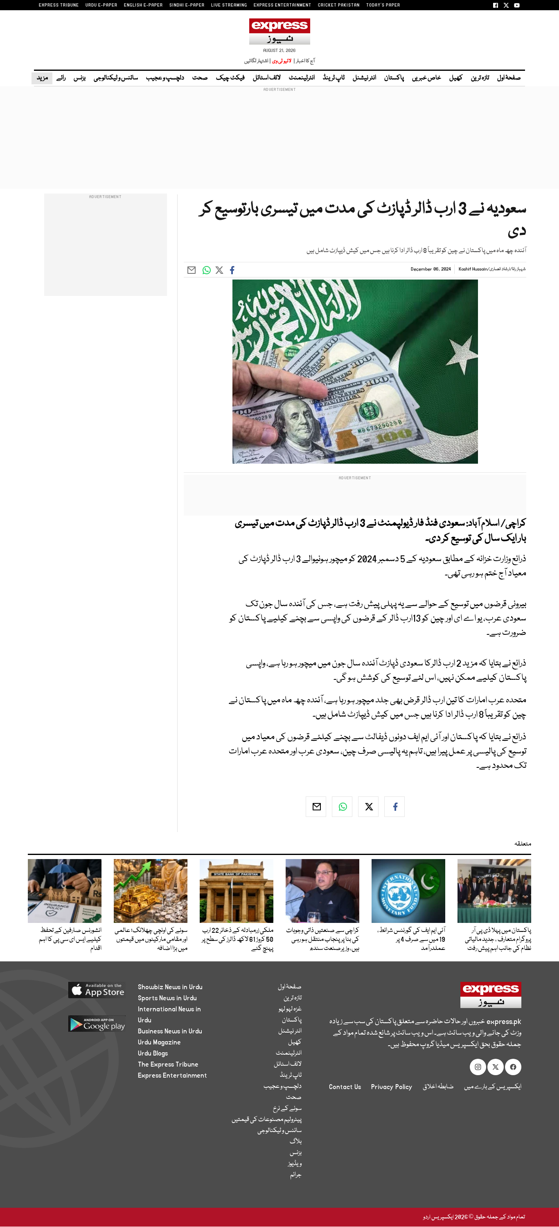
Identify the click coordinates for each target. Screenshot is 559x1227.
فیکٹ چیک (230, 78)
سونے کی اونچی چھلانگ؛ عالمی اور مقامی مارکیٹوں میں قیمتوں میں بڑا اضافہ (151, 940)
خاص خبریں (426, 78)
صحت (200, 78)
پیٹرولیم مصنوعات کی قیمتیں (267, 1120)
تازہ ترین (480, 78)
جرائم (296, 1175)
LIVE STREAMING (229, 5)
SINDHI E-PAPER (187, 5)
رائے (60, 78)
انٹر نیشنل (364, 78)
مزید (42, 78)
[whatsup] (342, 806)
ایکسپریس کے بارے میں (492, 1087)
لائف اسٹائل (267, 78)
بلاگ (296, 1142)
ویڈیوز (295, 1164)
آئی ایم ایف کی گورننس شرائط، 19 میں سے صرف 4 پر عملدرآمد (411, 940)
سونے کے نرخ (287, 1109)
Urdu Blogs (153, 1053)
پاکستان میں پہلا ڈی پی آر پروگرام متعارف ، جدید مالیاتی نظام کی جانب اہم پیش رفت (498, 940)
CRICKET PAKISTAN (339, 5)
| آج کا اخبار (303, 61)
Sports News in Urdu (167, 998)
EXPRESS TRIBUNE (59, 5)
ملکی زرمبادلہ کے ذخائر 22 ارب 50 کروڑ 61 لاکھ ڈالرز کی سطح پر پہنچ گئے (237, 940)
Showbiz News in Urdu (170, 987)
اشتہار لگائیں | (257, 61)
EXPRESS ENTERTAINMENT (282, 5)
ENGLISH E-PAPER (143, 5)
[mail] (316, 806)
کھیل (456, 78)
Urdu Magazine (159, 1042)
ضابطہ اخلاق (438, 1087)
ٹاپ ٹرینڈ (334, 78)
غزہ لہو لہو (290, 1009)
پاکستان (394, 78)
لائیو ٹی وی (281, 61)
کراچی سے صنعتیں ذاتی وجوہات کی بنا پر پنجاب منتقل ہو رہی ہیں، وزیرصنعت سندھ (322, 940)
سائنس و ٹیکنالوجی (116, 78)
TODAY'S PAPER (383, 5)
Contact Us (345, 1087)
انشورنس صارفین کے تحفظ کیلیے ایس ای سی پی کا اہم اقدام (70, 940)
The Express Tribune (168, 1064)
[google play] (82, 1026)
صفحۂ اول (509, 78)
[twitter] (368, 806)
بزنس (80, 78)
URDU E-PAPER (101, 5)
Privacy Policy (391, 1087)
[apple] (82, 993)
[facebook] (394, 806)
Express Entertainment (172, 1075)
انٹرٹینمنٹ (302, 78)
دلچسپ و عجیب (165, 78)
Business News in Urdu (170, 1031)
